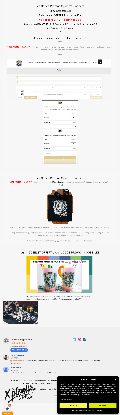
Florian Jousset (17, 355)
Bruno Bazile (15, 368)
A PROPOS (15, 380)
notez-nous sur (18, 350)
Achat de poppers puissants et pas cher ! (41, 380)
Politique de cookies (79, 410)
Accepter (73, 405)
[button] (115, 379)
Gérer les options (66, 399)
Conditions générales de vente (43, 389)
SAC (61, 185)
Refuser (102, 405)
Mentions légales (18, 389)
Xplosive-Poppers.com (21, 339)
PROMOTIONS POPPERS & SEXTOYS (38, 383)
